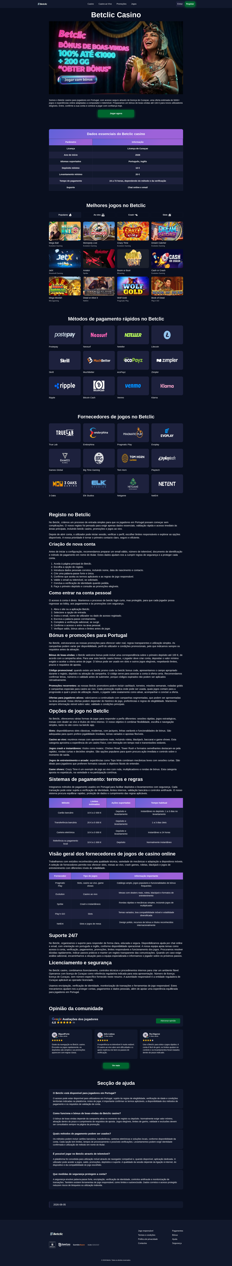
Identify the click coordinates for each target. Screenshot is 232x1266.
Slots (165, 215)
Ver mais (116, 1065)
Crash (131, 215)
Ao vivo (97, 215)
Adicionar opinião (168, 1021)
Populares (63, 215)
